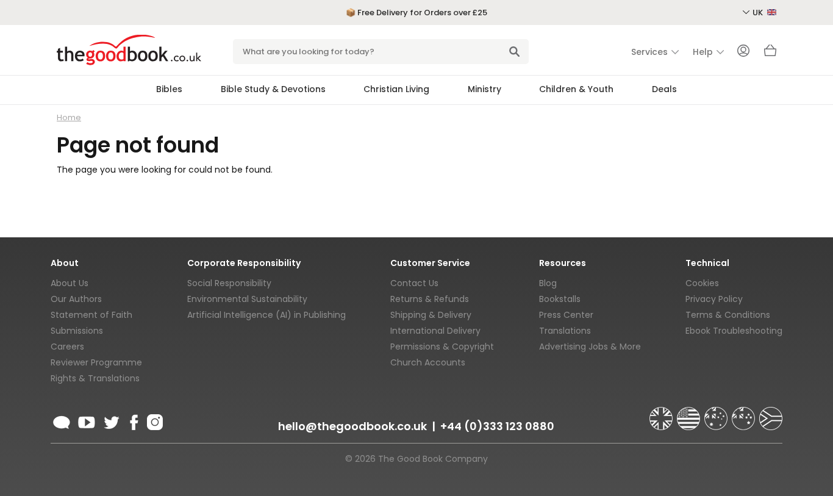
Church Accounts (427, 362)
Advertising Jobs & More (590, 346)
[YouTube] (87, 420)
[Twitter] (110, 420)
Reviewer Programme (96, 362)
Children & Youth (576, 89)
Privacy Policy (714, 299)
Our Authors (76, 299)
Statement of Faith (91, 315)
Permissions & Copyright (442, 346)
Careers (67, 346)
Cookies (702, 283)
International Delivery (435, 331)
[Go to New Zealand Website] (744, 413)
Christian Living (396, 89)
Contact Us (414, 283)
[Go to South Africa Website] (770, 413)
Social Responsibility (229, 283)
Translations (565, 331)
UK (759, 12)
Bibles (169, 89)
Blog (548, 283)
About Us (69, 283)
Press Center (566, 315)
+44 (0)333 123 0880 (497, 426)
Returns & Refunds (429, 299)
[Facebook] (133, 420)
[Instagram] (153, 420)
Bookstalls (560, 299)
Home (69, 117)
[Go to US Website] (690, 413)
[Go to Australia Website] (717, 413)
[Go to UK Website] (662, 413)
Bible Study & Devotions (273, 89)
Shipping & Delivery (430, 315)
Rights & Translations (95, 378)
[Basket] (770, 54)
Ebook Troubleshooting (733, 331)
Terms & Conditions (727, 315)
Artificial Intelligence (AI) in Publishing (266, 315)
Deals (664, 89)
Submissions (77, 331)
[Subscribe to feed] (62, 420)
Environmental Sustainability (247, 299)
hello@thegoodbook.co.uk (352, 426)
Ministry (484, 89)
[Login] (743, 52)
